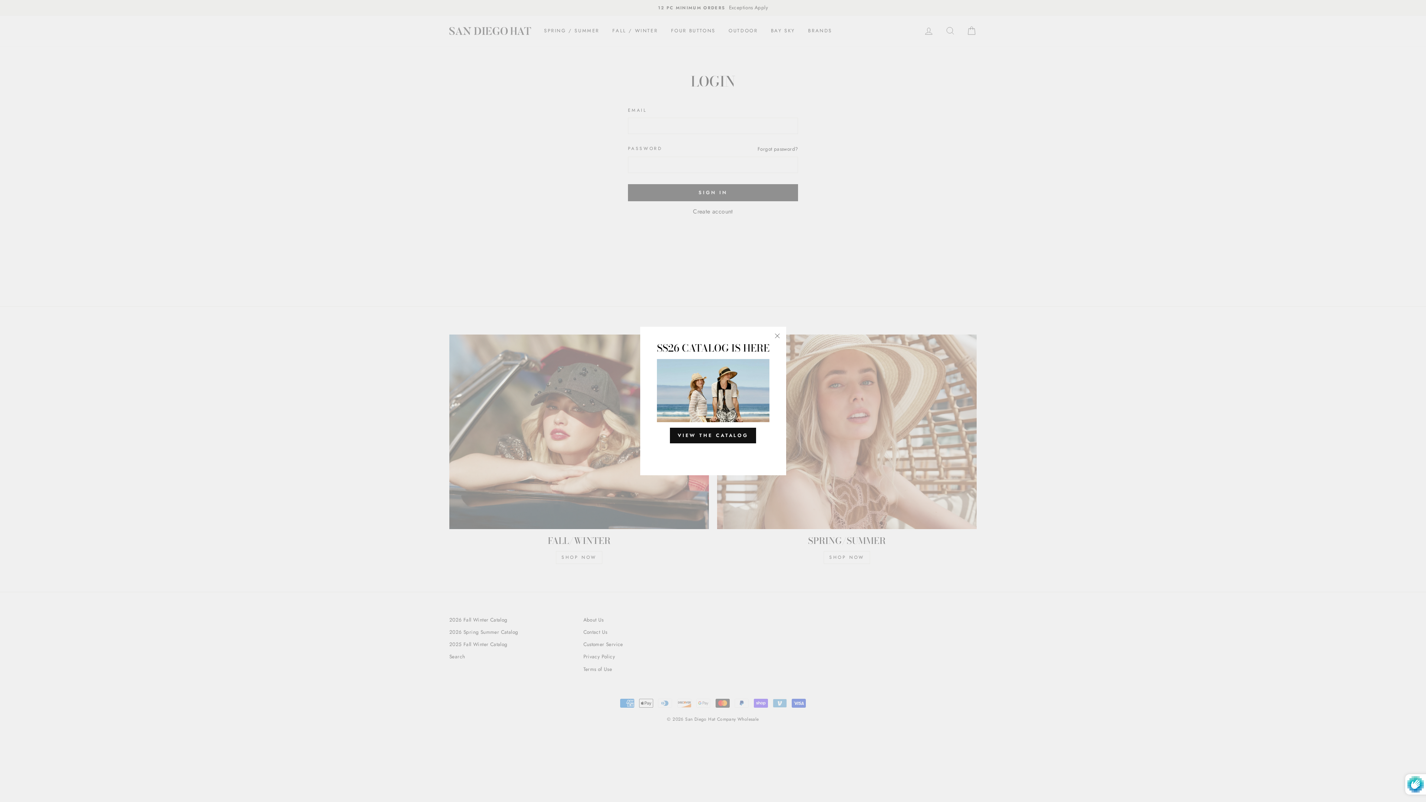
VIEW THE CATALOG (713, 435)
